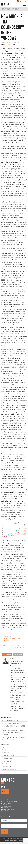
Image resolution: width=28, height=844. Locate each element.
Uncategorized (6, 766)
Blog (3, 747)
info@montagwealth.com (7, 809)
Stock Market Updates (9, 764)
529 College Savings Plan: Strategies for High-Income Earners (13, 738)
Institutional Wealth (8, 755)
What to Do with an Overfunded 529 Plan (13, 727)
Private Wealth (6, 761)
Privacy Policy (20, 840)
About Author (6, 655)
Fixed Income (6, 753)
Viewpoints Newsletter (9, 769)
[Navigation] (24, 4)
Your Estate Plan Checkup (10, 720)
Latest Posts (18, 655)
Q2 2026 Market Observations (11, 723)
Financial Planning (7, 750)
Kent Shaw (16, 42)
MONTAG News (7, 758)
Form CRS (4, 791)
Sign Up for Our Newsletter (7, 810)
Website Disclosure (13, 840)
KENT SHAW (7, 44)
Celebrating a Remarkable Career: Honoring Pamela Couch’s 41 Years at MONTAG (13, 732)
